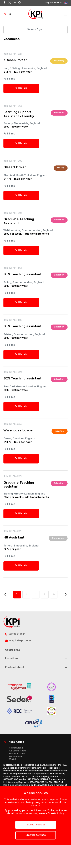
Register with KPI (53, 3)
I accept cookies (35, 825)
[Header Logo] (35, 14)
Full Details (21, 88)
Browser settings (36, 835)
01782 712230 (17, 634)
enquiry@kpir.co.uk (20, 641)
